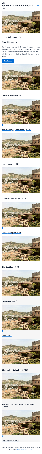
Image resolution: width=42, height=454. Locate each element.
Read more (8, 61)
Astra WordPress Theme (25, 450)
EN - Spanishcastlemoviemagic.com (17, 5)
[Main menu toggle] (38, 6)
